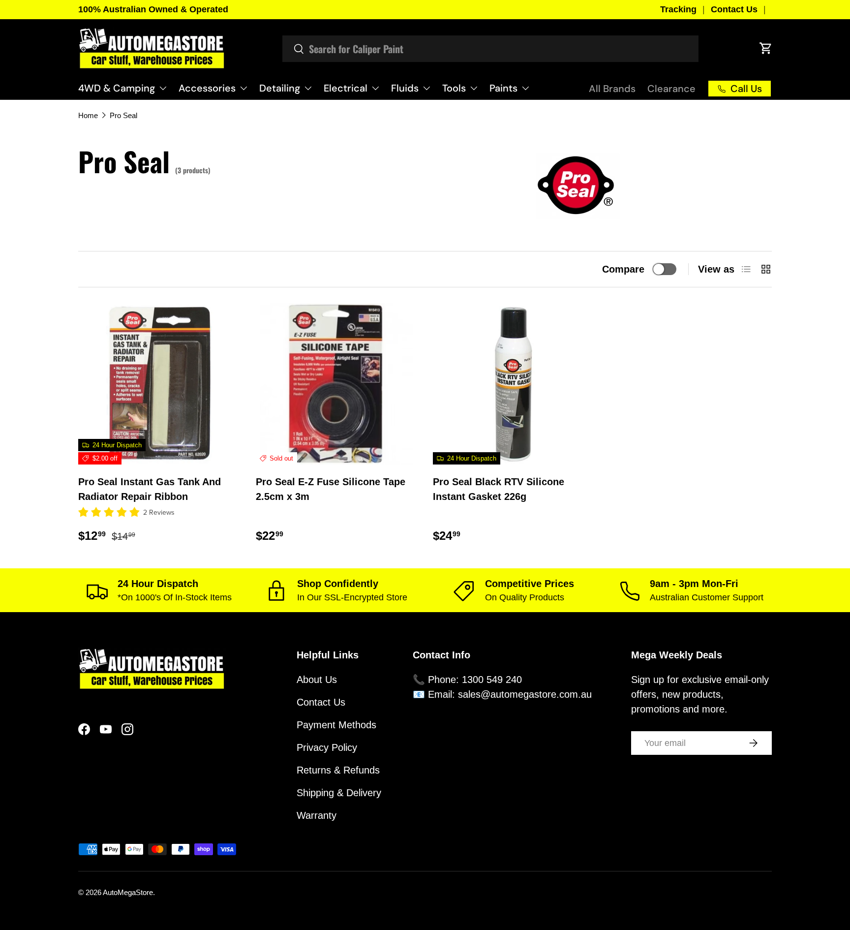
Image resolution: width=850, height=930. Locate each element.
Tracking (678, 9)
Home (88, 115)
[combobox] (490, 48)
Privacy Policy (327, 747)
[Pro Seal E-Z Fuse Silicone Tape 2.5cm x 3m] (337, 384)
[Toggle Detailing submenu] (308, 88)
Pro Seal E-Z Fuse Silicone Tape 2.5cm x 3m (330, 489)
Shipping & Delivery (339, 792)
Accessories (207, 88)
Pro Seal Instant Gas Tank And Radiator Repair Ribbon (149, 489)
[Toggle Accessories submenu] (243, 88)
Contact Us (734, 9)
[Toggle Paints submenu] (525, 88)
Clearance (671, 88)
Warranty (316, 815)
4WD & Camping (116, 88)
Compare (623, 269)
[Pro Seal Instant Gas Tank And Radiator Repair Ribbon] (159, 384)
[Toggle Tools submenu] (474, 88)
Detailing (279, 88)
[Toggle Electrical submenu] (375, 88)
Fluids (405, 88)
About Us (317, 679)
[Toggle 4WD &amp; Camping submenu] (163, 88)
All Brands (612, 88)
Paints (503, 88)
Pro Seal (123, 115)
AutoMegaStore (128, 892)
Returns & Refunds (338, 770)
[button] (766, 48)
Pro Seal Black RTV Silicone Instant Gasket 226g (498, 489)
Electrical (345, 88)
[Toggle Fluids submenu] (426, 88)
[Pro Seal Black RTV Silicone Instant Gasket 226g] (514, 384)
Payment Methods (336, 724)
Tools (454, 88)
